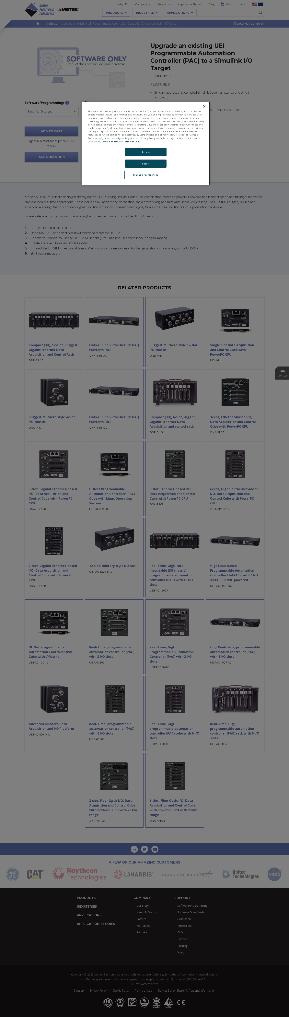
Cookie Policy (110, 141)
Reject (145, 163)
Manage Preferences (145, 174)
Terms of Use (131, 141)
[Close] (204, 106)
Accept (146, 152)
